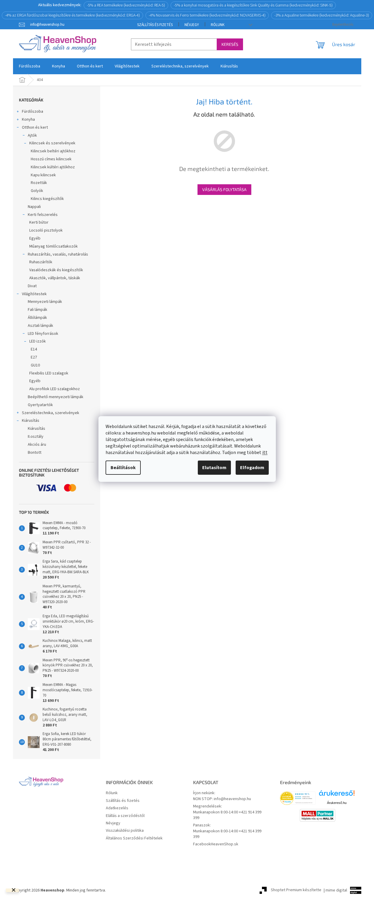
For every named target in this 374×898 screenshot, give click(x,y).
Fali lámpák (37, 310)
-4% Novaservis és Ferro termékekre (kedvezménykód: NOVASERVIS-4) (207, 15)
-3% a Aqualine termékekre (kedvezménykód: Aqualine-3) (321, 15)
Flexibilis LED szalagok (48, 373)
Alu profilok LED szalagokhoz (54, 389)
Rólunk (217, 25)
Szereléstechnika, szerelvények (50, 413)
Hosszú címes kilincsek (51, 159)
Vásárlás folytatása (224, 189)
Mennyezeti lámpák (45, 302)
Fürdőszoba (32, 111)
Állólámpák (37, 318)
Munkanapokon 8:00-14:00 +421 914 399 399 (227, 815)
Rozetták (39, 183)
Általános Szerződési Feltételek (134, 838)
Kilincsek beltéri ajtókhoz (53, 151)
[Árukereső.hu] (336, 795)
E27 (34, 357)
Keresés (229, 44)
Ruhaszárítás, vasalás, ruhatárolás (58, 254)
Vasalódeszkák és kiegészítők (56, 270)
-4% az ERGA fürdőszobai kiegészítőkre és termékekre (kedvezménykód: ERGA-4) (72, 15)
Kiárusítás (30, 421)
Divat (32, 286)
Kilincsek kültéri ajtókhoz (53, 167)
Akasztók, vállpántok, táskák (54, 278)
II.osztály (35, 437)
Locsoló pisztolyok (46, 230)
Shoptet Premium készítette (296, 890)
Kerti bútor (38, 222)
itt (265, 452)
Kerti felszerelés (43, 215)
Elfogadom (252, 467)
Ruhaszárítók (40, 262)
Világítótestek (34, 294)
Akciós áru (37, 445)
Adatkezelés (117, 808)
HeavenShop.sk (224, 844)
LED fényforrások (43, 334)
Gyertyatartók (40, 405)
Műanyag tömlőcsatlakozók (53, 246)
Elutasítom (214, 467)
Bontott (34, 453)
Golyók (37, 191)
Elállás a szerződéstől (125, 816)
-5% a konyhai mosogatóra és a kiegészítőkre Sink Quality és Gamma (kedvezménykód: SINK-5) (253, 5)
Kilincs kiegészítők (47, 199)
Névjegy (191, 25)
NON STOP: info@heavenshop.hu (222, 799)
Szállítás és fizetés (155, 25)
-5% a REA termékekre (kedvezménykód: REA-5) (126, 5)
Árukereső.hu (337, 803)
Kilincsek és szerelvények (52, 143)
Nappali (34, 207)
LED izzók (37, 341)
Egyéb (35, 238)
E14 (34, 349)
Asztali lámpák (40, 326)
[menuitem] (29, 66)
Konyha (28, 119)
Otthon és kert (35, 127)
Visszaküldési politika (125, 831)
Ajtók (32, 135)
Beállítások (123, 467)
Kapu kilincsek (43, 175)
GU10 (35, 365)
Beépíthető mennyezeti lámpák (55, 397)
